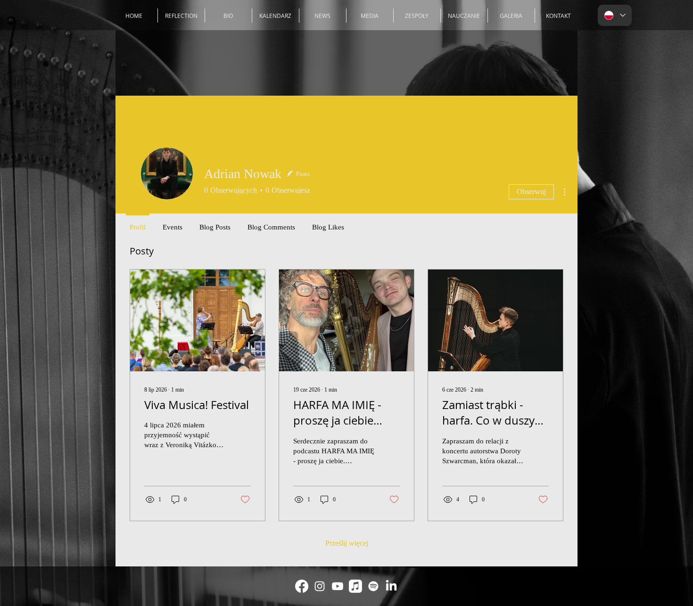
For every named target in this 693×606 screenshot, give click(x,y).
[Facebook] (301, 586)
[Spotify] (373, 586)
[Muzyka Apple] (355, 586)
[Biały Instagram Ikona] (319, 586)
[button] (417, 15)
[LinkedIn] (391, 586)
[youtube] (337, 586)
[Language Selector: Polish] (615, 15)
